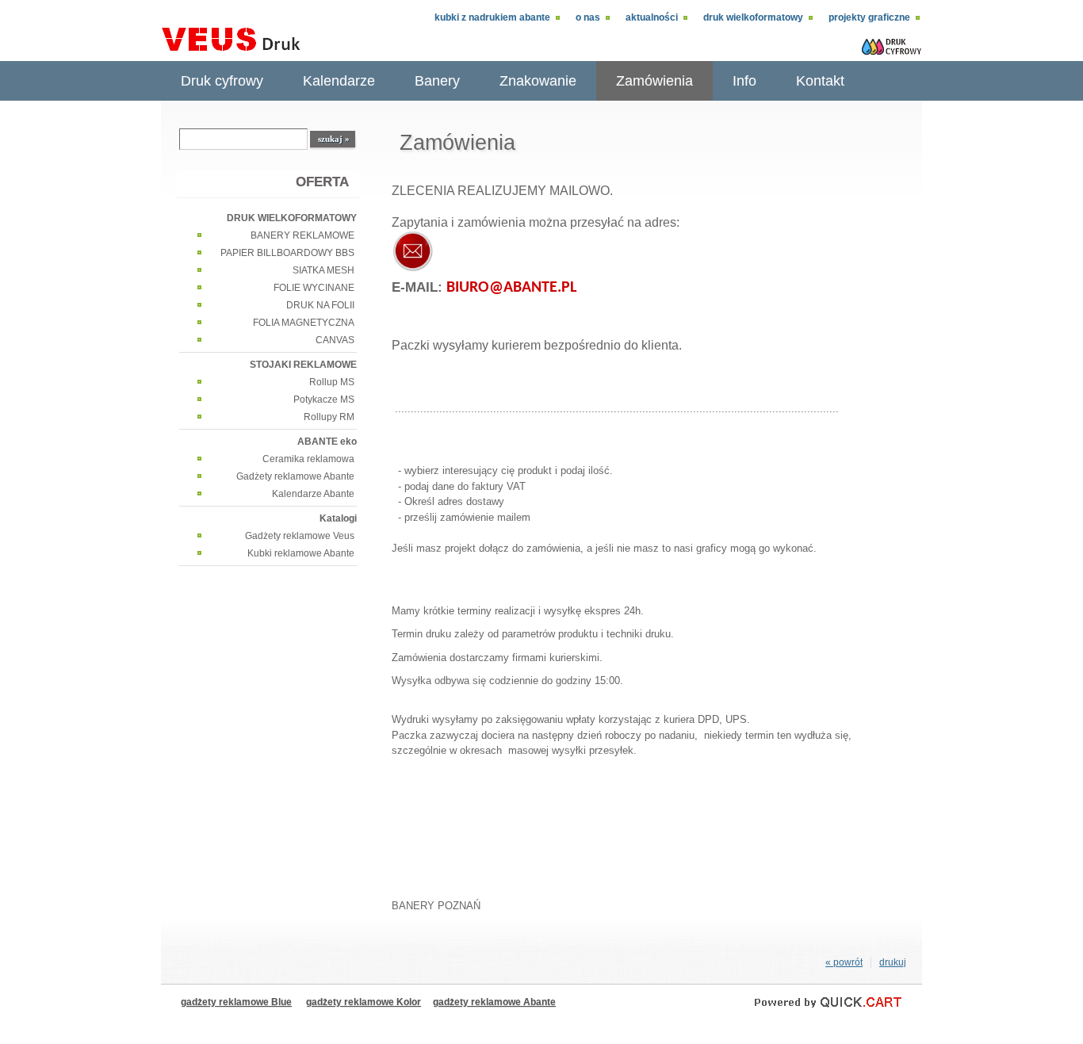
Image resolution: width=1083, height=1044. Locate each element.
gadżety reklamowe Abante (494, 1002)
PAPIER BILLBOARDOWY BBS (287, 252)
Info (744, 81)
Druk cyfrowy (222, 81)
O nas (588, 17)
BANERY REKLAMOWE (302, 235)
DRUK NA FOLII (320, 305)
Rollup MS (331, 382)
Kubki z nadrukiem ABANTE (492, 17)
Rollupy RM (329, 417)
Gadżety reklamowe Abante (295, 476)
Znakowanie (537, 81)
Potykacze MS (323, 399)
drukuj (892, 962)
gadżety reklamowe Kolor (363, 1002)
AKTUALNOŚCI (652, 17)
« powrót (844, 962)
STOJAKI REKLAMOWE (303, 364)
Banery (437, 81)
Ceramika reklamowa (308, 459)
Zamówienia (654, 81)
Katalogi (338, 518)
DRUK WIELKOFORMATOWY (753, 17)
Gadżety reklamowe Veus (299, 535)
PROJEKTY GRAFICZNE (869, 17)
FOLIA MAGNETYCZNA (303, 322)
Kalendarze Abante (313, 493)
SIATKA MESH (323, 270)
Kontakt (820, 81)
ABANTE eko (327, 441)
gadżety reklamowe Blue (236, 1002)
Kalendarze (339, 81)
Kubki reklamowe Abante (300, 553)
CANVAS (335, 340)
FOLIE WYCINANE (314, 287)
